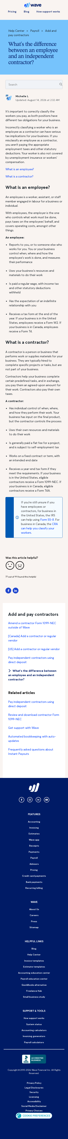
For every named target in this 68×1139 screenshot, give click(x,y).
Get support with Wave (23, 728)
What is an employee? (19, 169)
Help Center (16, 30)
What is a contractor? (19, 176)
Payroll (34, 30)
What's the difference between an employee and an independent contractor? (32, 675)
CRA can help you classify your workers (39, 528)
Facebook (8, 590)
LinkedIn (15, 590)
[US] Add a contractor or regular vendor (34, 649)
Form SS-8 (47, 519)
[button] (10, 565)
